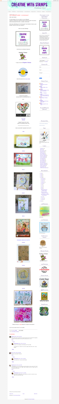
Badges (43, 11)
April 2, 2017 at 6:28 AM (22, 358)
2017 (41, 177)
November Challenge (43, 163)
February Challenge (43, 156)
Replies (14, 341)
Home (10, 11)
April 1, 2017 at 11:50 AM (17, 352)
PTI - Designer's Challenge (43, 97)
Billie (41, 86)
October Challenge (43, 165)
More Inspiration (42, 150)
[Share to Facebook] (21, 330)
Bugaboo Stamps (27, 62)
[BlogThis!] (20, 330)
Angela (41, 89)
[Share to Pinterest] (22, 330)
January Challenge (43, 157)
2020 (41, 173)
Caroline (23, 242)
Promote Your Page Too (42, 125)
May (41, 187)
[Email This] (19, 330)
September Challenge (43, 164)
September (42, 182)
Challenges (17, 331)
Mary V (23, 169)
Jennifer (23, 288)
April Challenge (14, 331)
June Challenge (42, 159)
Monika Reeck (16, 343)
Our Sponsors (48, 11)
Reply (13, 349)
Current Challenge (20, 11)
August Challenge (42, 154)
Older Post (35, 393)
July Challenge (42, 158)
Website (23, 119)
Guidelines (14, 11)
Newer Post (11, 393)
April (41, 188)
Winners (41, 149)
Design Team (33, 11)
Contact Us (39, 11)
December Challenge (43, 155)
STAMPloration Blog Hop (43, 167)
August (42, 183)
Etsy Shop (23, 118)
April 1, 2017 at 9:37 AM (18, 336)
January (42, 199)
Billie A (23, 216)
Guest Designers (42, 166)
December (42, 178)
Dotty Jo (13, 336)
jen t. (12, 352)
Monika (41, 100)
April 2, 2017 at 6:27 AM (22, 343)
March (42, 196)
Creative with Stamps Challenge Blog (43, 123)
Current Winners (27, 11)
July (41, 184)
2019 (41, 174)
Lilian (23, 131)
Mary (41, 103)
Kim (41, 92)
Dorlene (23, 265)
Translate (46, 61)
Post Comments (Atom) (16, 395)
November (42, 179)
